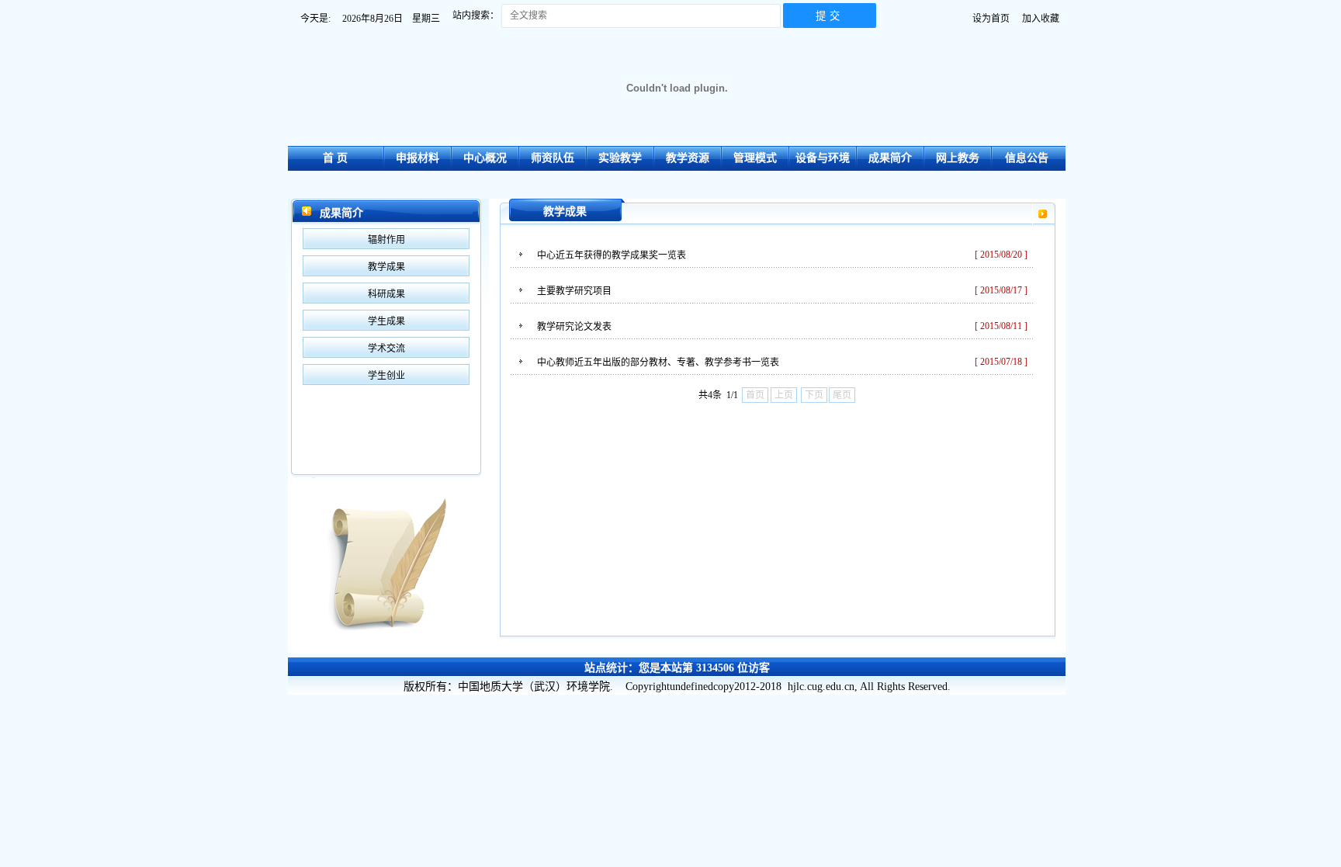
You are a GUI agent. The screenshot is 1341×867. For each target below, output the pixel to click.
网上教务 (957, 158)
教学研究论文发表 (574, 326)
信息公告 (1026, 158)
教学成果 (386, 267)
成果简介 (890, 158)
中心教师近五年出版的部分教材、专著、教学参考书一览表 (658, 362)
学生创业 (386, 375)
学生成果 (386, 321)
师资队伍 (552, 158)
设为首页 (991, 18)
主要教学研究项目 (574, 291)
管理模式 (755, 158)
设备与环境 (822, 158)
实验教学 (620, 158)
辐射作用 (386, 239)
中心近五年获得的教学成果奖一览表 (611, 255)
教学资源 (687, 158)
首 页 (335, 158)
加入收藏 (1040, 18)
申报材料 (417, 158)
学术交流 (386, 348)
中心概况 (485, 158)
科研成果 (386, 294)
